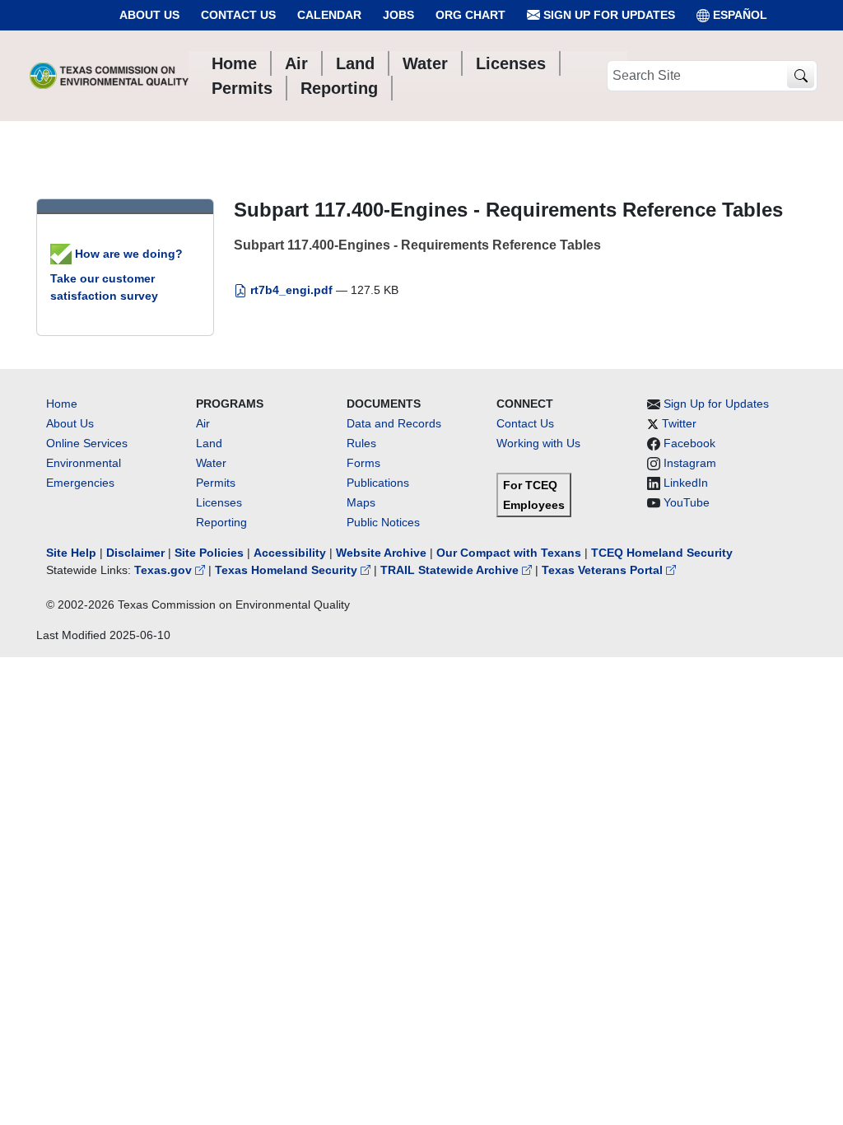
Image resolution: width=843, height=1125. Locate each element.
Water (211, 462)
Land (209, 443)
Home (61, 403)
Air (203, 423)
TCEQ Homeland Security (662, 552)
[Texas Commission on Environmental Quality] (109, 76)
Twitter (679, 423)
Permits (215, 482)
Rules (361, 443)
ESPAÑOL (740, 14)
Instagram (690, 462)
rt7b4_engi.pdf (291, 289)
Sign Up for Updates (607, 14)
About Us (149, 14)
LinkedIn (686, 482)
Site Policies (209, 552)
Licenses (219, 502)
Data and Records (394, 423)
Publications (378, 482)
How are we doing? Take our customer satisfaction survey (116, 274)
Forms (363, 462)
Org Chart (470, 14)
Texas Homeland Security (288, 570)
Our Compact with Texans (508, 552)
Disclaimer (135, 552)
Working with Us (538, 443)
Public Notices (383, 522)
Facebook (689, 443)
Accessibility (291, 552)
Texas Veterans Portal (604, 570)
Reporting (221, 522)
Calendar (329, 14)
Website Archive (381, 552)
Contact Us (238, 14)
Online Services (87, 443)
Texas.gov (164, 570)
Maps (361, 502)
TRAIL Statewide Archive (451, 570)
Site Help (71, 552)
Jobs (398, 14)
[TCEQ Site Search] (800, 76)
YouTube (687, 502)
